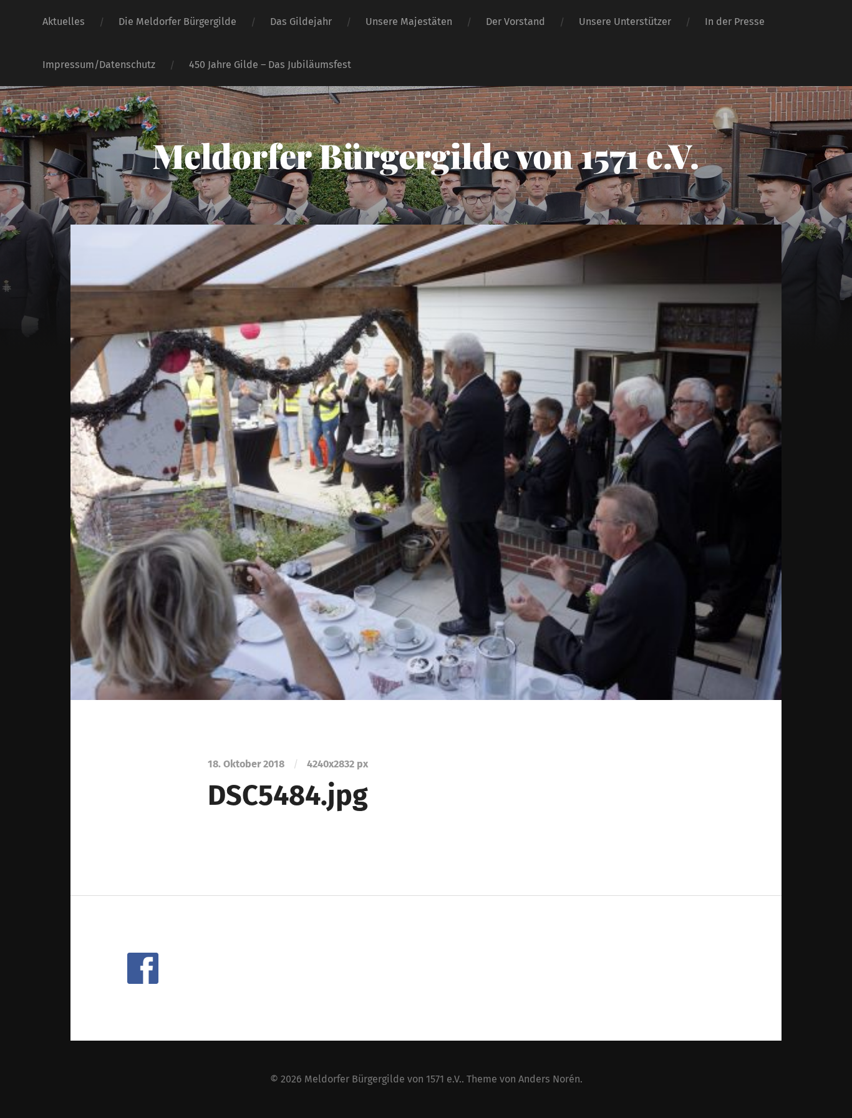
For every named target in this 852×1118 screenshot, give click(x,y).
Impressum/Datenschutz (98, 64)
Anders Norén (549, 1079)
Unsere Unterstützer (625, 21)
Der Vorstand (515, 21)
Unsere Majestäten (408, 21)
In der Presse (735, 21)
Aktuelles (63, 21)
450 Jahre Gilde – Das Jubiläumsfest (270, 64)
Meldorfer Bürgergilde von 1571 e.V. (425, 155)
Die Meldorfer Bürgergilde (177, 21)
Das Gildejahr (301, 21)
